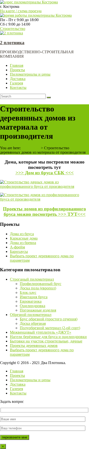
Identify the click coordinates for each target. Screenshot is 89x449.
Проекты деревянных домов (34, 345)
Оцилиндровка (32, 306)
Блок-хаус (28, 292)
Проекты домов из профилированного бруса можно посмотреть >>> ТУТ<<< (44, 211)
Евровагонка (31, 301)
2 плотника (12, 42)
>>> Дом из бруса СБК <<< (45, 172)
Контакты (18, 87)
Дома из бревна (23, 243)
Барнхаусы (19, 251)
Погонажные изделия (38, 310)
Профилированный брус (40, 284)
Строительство (12, 29)
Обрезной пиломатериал (30, 315)
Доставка (17, 79)
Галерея (16, 83)
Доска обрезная (33, 323)
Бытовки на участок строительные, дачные (46, 341)
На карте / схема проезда (21, 11)
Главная (16, 65)
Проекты (17, 70)
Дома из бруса (22, 234)
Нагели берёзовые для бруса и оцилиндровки (48, 337)
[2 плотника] (11, 33)
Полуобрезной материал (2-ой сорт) (50, 328)
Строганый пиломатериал (32, 279)
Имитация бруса (33, 297)
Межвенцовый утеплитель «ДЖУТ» (40, 332)
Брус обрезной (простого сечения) (48, 319)
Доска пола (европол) (38, 288)
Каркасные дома (24, 238)
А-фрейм (17, 247)
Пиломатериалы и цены (30, 74)
